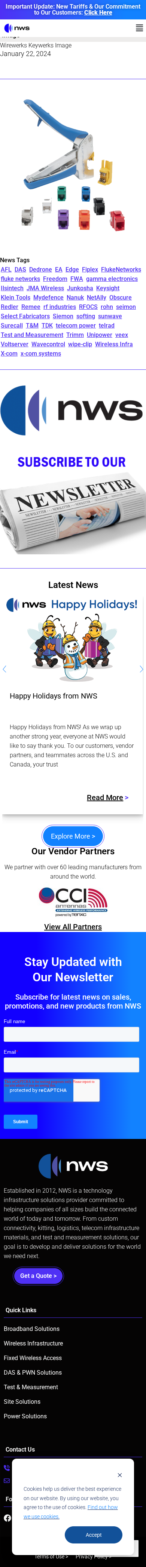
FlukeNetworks (121, 269)
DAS (20, 269)
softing (85, 316)
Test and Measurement (32, 334)
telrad (107, 325)
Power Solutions (25, 1416)
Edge (72, 269)
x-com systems (41, 353)
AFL (6, 269)
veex (121, 334)
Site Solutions (22, 1401)
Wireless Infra (114, 344)
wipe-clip (80, 344)
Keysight (107, 288)
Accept (94, 1535)
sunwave (110, 316)
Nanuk (75, 297)
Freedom (55, 278)
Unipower (99, 334)
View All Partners (73, 926)
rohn (107, 306)
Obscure (120, 297)
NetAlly (96, 297)
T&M (32, 325)
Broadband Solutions (32, 1328)
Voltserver (14, 344)
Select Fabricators (25, 316)
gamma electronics (112, 278)
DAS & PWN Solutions (33, 1372)
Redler (9, 306)
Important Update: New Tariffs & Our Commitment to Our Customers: (73, 9)
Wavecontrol (48, 344)
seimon (126, 306)
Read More (105, 797)
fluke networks (20, 278)
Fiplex (90, 269)
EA (59, 269)
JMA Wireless (45, 288)
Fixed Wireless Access (33, 1358)
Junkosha (80, 288)
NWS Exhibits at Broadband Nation (67, 695)
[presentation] (4, 670)
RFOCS (88, 306)
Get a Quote (38, 1275)
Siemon (63, 316)
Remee (30, 306)
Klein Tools (15, 297)
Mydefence (48, 297)
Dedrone (40, 269)
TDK (47, 325)
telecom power (76, 325)
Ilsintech (12, 288)
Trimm (75, 334)
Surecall (12, 325)
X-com (9, 353)
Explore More (73, 836)
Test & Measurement (31, 1387)
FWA (76, 278)
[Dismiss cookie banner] (119, 1475)
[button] (139, 28)
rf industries (59, 306)
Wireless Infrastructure (33, 1343)
